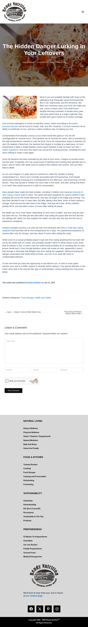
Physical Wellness (31, 432)
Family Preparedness (32, 549)
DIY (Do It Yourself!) (31, 509)
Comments (40, 62)
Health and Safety (43, 297)
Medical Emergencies (32, 557)
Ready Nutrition (34, 283)
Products (27, 521)
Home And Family (31, 448)
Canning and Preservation (34, 476)
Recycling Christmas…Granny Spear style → (74, 312)
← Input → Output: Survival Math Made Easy (23, 312)
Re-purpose (28, 513)
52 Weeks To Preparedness (35, 537)
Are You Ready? (30, 545)
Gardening (28, 501)
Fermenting (28, 484)
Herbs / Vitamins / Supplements (37, 436)
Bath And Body (30, 444)
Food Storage (27, 297)
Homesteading (29, 505)
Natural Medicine (30, 440)
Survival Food (29, 553)
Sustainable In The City (33, 517)
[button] (31, 608)
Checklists (28, 541)
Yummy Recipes (30, 465)
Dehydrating (28, 480)
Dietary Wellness (30, 428)
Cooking (27, 468)
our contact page (34, 596)
